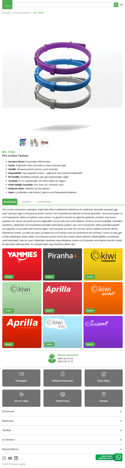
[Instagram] (4, 458)
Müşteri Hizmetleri (68, 355)
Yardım (6, 430)
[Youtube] (10, 458)
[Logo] (7, 6)
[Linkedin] (16, 458)
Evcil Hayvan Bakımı (21, 12)
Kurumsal (8, 411)
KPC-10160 (38, 12)
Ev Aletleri (8, 439)
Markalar (8, 421)
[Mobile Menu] (121, 4)
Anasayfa (6, 12)
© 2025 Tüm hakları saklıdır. (14, 464)
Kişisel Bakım (10, 449)
